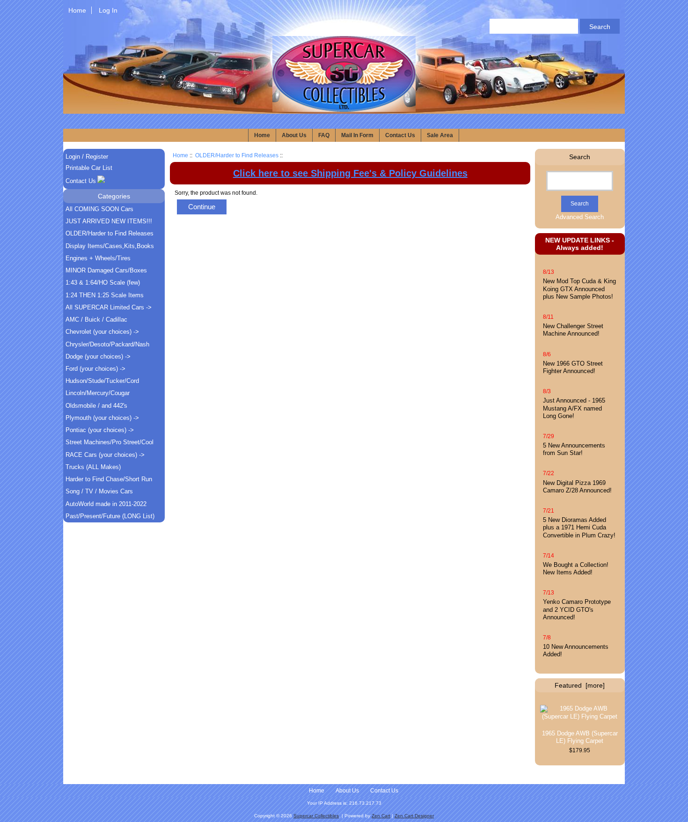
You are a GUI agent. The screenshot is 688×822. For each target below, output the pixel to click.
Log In (108, 10)
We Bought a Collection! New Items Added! (575, 568)
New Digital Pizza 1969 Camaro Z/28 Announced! (577, 486)
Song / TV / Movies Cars (99, 491)
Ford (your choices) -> (95, 368)
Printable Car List (89, 167)
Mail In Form (357, 135)
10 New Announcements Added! (575, 650)
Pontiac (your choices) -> (100, 429)
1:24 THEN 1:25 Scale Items (105, 295)
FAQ (323, 135)
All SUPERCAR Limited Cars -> (109, 307)
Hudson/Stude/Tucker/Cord (102, 380)
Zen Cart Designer (414, 815)
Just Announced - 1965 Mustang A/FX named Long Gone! (574, 408)
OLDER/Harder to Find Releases (236, 155)
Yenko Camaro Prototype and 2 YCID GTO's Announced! (577, 609)
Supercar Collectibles (316, 815)
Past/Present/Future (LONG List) (110, 516)
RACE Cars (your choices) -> (105, 454)
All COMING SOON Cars (99, 209)
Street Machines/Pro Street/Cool (110, 442)
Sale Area (440, 135)
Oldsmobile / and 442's (96, 405)
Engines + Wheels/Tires (98, 258)
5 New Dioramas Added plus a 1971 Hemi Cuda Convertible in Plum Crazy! (579, 527)
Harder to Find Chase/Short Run (109, 479)
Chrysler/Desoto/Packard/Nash (107, 344)
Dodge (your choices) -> (98, 356)
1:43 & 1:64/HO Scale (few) (103, 282)
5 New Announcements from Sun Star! (574, 449)
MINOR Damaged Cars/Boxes (106, 270)
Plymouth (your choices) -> (102, 417)
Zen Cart (381, 815)
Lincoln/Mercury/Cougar (98, 392)
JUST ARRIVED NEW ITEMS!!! (109, 221)
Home (77, 10)
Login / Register (87, 156)
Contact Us (400, 135)
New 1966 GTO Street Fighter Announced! (573, 367)
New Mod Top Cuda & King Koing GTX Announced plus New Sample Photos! (579, 289)
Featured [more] (580, 685)
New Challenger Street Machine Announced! (573, 330)
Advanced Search (580, 216)
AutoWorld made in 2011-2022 (106, 503)
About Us (294, 135)
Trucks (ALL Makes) (93, 466)
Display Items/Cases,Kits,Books (110, 246)
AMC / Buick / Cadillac (96, 319)
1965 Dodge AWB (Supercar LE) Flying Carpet (580, 737)
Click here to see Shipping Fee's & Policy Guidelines (350, 173)
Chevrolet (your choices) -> (102, 331)
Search (579, 157)
